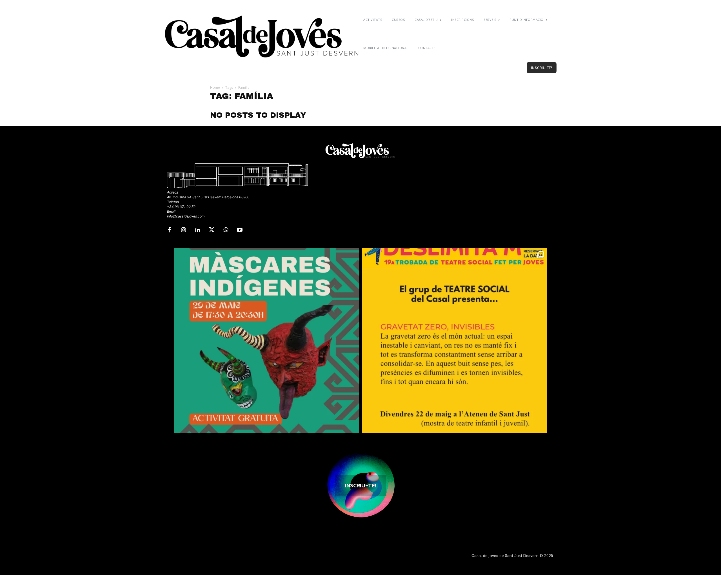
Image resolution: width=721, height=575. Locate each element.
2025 (548, 555)
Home (215, 87)
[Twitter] (211, 230)
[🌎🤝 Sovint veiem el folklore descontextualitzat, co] (266, 340)
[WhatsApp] (225, 230)
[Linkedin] (197, 230)
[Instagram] (183, 230)
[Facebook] (169, 230)
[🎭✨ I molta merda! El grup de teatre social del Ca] (454, 340)
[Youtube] (239, 230)
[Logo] (262, 36)
